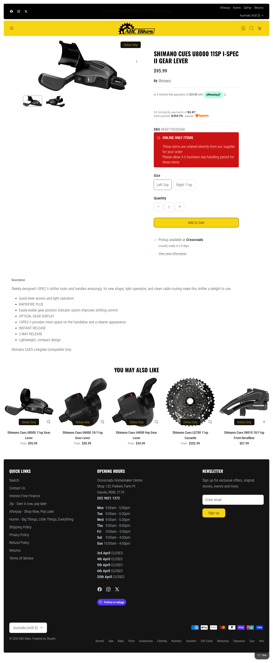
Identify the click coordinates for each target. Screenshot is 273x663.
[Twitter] (26, 11)
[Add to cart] (264, 422)
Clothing (162, 641)
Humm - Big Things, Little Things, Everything (41, 519)
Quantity (160, 198)
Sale (110, 641)
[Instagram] (18, 11)
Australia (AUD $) (250, 15)
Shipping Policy (20, 527)
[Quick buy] (48, 422)
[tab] (18, 280)
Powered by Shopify (44, 638)
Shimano (164, 80)
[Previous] (78, 11)
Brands (100, 641)
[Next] (194, 11)
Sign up (213, 513)
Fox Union (155, 11)
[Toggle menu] (13, 28)
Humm (237, 7)
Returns (258, 7)
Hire (261, 641)
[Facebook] (11, 11)
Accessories (146, 641)
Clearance (239, 641)
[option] (83, 66)
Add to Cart (196, 222)
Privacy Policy (19, 535)
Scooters (191, 641)
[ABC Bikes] (136, 28)
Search (14, 480)
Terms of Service (21, 558)
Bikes (121, 641)
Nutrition (176, 641)
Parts (131, 641)
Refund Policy (19, 542)
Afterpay (225, 7)
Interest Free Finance (24, 496)
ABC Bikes (25, 638)
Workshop (223, 641)
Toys (252, 641)
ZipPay (247, 7)
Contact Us (17, 488)
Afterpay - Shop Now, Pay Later (31, 511)
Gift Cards (207, 641)
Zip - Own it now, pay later (28, 503)
